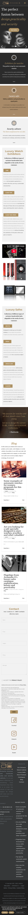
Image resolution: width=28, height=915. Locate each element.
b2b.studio (7, 885)
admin (6, 491)
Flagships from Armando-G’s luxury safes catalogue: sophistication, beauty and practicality (11, 581)
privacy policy (17, 680)
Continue (5, 912)
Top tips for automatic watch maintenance (21, 859)
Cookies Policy (20, 888)
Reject (11, 912)
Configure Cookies (20, 912)
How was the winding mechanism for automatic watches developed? (21, 871)
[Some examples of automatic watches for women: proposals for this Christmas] (14, 469)
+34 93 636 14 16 (7, 807)
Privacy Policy (23, 685)
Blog (13, 492)
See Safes (14, 30)
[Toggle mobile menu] (25, 3)
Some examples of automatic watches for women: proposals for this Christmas (13, 485)
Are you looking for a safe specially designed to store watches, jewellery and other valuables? (14, 531)
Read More (6, 500)
